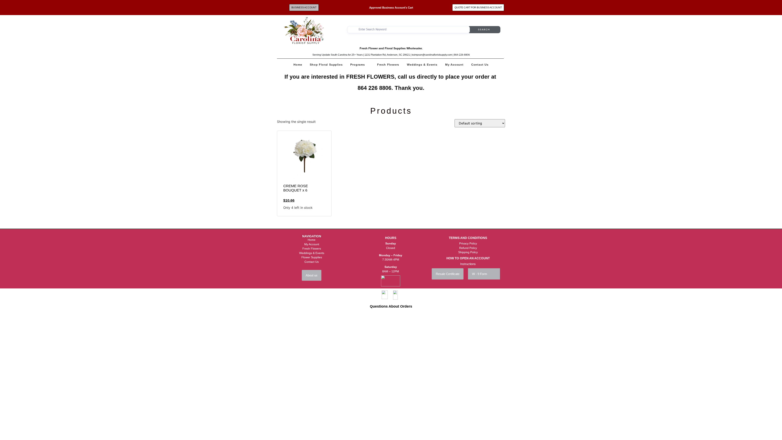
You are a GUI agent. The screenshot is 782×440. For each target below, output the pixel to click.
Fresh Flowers (388, 64)
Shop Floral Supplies (326, 64)
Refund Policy (468, 248)
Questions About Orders (391, 306)
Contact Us (480, 64)
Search (484, 29)
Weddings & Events (422, 64)
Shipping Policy (468, 252)
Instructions (468, 264)
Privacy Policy (468, 243)
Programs (357, 64)
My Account (454, 64)
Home (297, 64)
